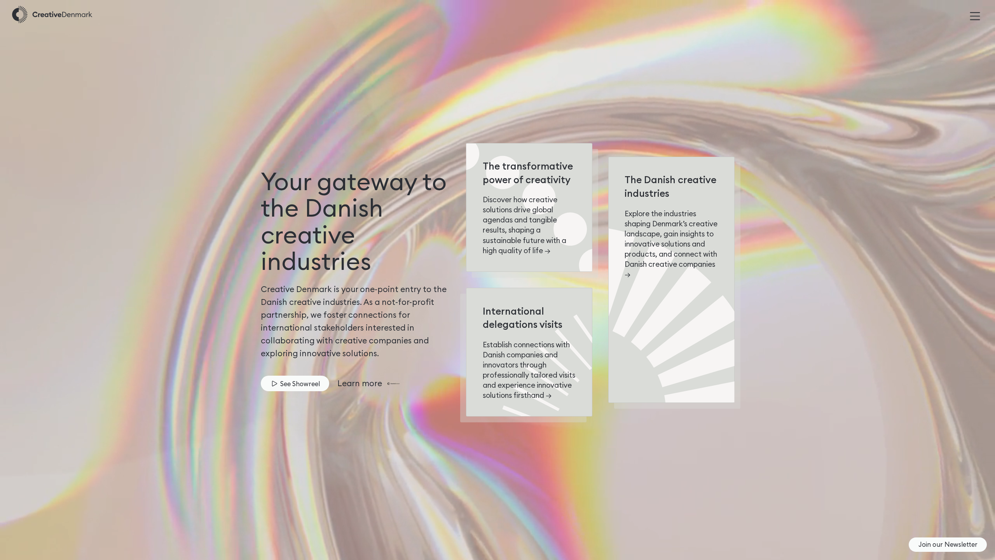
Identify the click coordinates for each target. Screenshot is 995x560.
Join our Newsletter (948, 544)
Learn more (359, 383)
